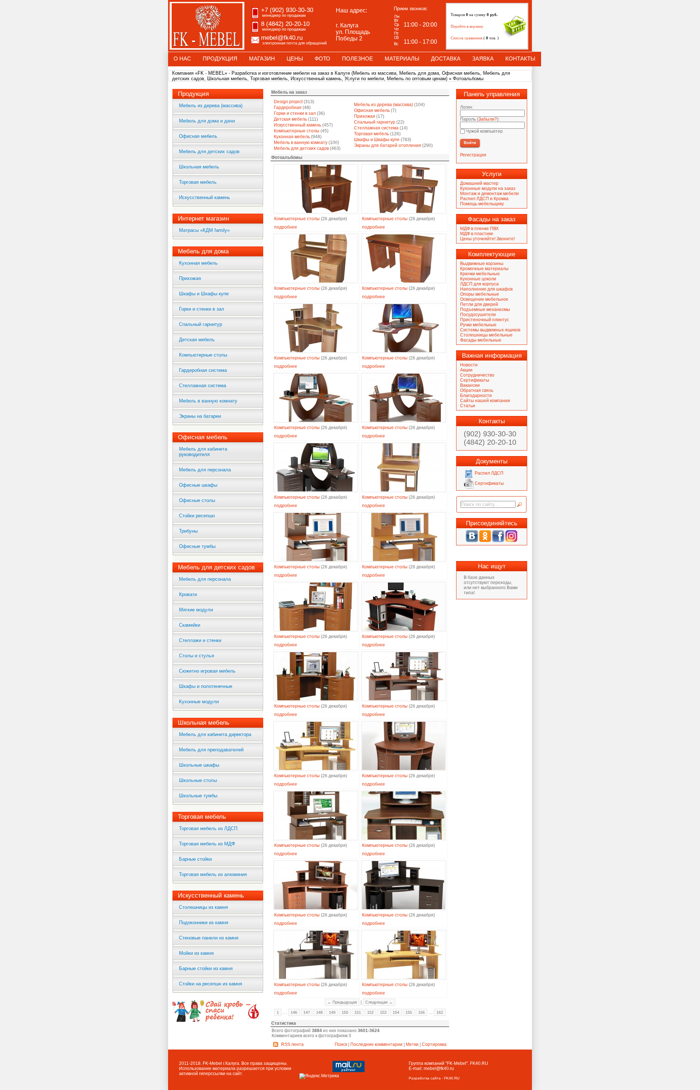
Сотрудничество (477, 375)
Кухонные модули (199, 701)
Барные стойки (195, 859)
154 (396, 1012)
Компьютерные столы (203, 355)
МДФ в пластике (476, 233)
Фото (322, 58)
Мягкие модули (196, 609)
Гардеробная (288, 107)
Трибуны (188, 531)
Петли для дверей (479, 304)
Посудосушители (478, 314)
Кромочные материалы (484, 268)
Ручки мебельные (478, 324)
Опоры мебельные (479, 294)
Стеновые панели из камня (208, 938)
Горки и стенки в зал (201, 309)
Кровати (188, 594)
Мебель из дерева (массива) (210, 105)
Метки (412, 1044)
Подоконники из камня (203, 922)
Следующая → (379, 1002)
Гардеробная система (203, 370)
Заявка (483, 58)
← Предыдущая (342, 1002)
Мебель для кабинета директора (215, 734)
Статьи (467, 405)
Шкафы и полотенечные (205, 686)
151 (357, 1012)
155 (408, 1012)
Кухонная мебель (198, 263)
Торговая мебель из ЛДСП (208, 828)
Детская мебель (197, 339)
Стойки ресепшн (197, 515)
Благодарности (476, 395)
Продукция (220, 58)
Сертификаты (474, 380)
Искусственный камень (204, 197)
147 (306, 1012)
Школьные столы (198, 780)
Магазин (262, 58)
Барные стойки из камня (206, 968)
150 (345, 1012)
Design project (288, 101)
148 (319, 1012)
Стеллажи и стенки (200, 640)
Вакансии (470, 385)
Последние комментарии (376, 1044)
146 (294, 1012)
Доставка (445, 58)
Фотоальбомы (468, 78)
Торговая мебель (198, 182)
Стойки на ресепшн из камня (210, 983)
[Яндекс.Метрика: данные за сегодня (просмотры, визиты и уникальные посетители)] (319, 1076)
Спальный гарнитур (200, 324)
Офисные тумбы (197, 546)
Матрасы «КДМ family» (204, 230)
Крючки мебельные (480, 273)
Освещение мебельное (484, 299)
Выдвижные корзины (481, 263)
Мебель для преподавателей (211, 749)
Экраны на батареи (200, 416)
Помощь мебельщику (482, 203)
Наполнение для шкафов (486, 289)
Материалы (402, 58)
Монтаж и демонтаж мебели (489, 193)
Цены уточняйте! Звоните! (487, 238)
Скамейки (189, 625)
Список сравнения (467, 38)
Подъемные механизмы (485, 309)
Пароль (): (479, 119)
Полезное (357, 58)
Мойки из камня (196, 953)
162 (439, 1012)
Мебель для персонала (205, 469)
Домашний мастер (479, 183)
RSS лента (292, 1044)
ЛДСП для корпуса (479, 284)
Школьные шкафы (199, 765)
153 (383, 1012)
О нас (182, 58)
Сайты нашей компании (485, 400)
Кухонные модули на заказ (488, 188)
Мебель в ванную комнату (208, 401)
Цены (295, 58)
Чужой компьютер (484, 131)
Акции (466, 370)
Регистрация (473, 154)
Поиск (341, 1044)
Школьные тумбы (198, 795)
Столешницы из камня (203, 907)
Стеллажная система (202, 385)
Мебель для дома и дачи (207, 121)
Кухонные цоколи (478, 278)
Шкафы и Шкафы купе (204, 293)
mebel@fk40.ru (439, 1068)
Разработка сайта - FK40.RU (434, 1078)
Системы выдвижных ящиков (490, 329)
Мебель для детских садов (209, 151)
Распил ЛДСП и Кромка (484, 198)
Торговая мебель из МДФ (207, 843)
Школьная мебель (199, 167)
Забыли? (487, 119)
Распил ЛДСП (488, 473)
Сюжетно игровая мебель (207, 671)
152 (370, 1012)
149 (332, 1012)
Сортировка (434, 1044)
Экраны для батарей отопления (387, 145)
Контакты (520, 58)
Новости (469, 364)
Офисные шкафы (198, 485)
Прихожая (190, 278)
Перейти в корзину (467, 26)
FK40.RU (479, 1063)
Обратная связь (476, 390)
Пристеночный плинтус (484, 319)
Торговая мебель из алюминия (213, 874)
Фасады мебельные (480, 340)
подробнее (285, 227)
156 (421, 1012)
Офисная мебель (198, 136)
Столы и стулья (196, 655)
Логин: (466, 107)
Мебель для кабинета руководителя (203, 451)
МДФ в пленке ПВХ (479, 228)
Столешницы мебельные (486, 335)
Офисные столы (197, 500)
